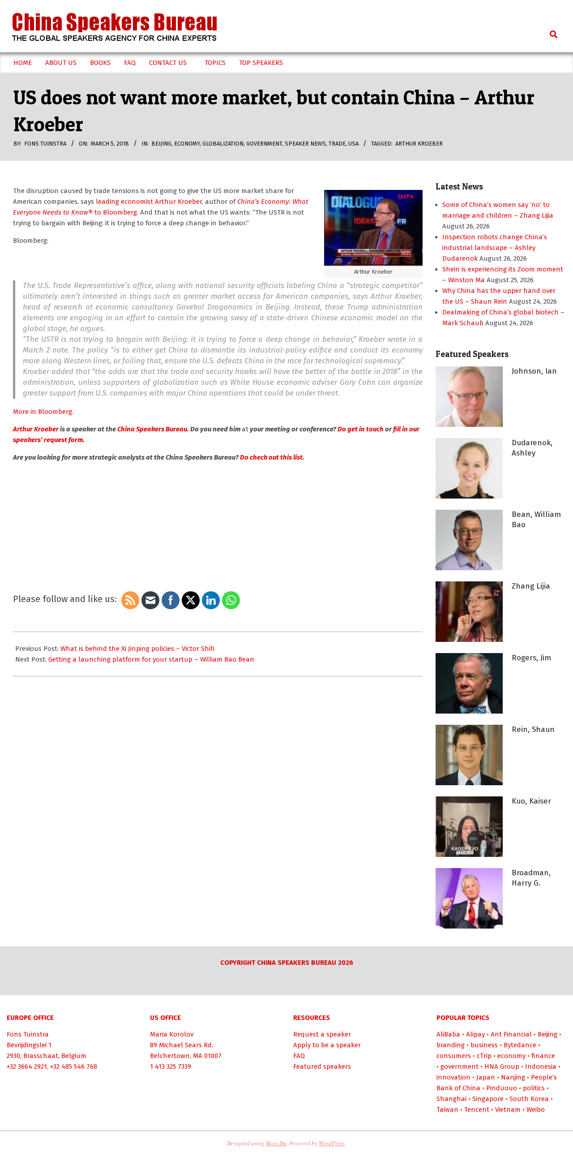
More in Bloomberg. (43, 412)
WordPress (332, 1143)
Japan (485, 1077)
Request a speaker (322, 1034)
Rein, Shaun (533, 729)
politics (534, 1088)
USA (353, 143)
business (484, 1045)
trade (337, 143)
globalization (223, 143)
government (264, 143)
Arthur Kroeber (419, 143)
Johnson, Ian (534, 371)
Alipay (475, 1034)
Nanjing (513, 1077)
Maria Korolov (171, 1034)
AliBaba (448, 1034)
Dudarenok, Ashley (532, 448)
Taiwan (447, 1109)
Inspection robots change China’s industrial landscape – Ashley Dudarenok (494, 247)
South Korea (529, 1099)
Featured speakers (322, 1066)
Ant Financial (511, 1034)
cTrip (484, 1056)
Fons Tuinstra (28, 1034)
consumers (453, 1056)
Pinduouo (501, 1088)
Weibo (535, 1109)
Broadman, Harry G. (531, 878)
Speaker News (305, 143)
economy (187, 143)
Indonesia (540, 1066)
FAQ (299, 1056)
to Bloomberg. (115, 212)
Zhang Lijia (531, 586)
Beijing (161, 143)
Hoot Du (276, 1143)
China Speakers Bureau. (152, 429)
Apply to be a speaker (327, 1045)
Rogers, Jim (531, 657)
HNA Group (501, 1066)
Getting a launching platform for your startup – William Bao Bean (151, 659)
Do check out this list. (272, 457)
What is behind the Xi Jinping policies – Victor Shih (137, 649)
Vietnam (508, 1109)
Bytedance (520, 1045)
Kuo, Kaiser (531, 801)
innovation (453, 1077)
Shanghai (451, 1099)
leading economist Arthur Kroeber (148, 202)
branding (450, 1045)
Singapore (488, 1099)
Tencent (476, 1109)
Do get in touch (360, 429)
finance (543, 1056)
